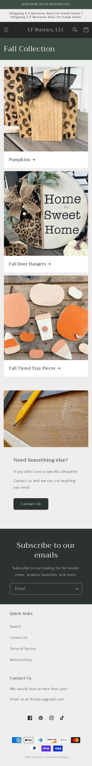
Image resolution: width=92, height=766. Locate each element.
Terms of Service (23, 649)
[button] (6, 29)
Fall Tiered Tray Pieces (32, 368)
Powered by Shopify (58, 757)
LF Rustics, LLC (40, 757)
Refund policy (21, 660)
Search (15, 627)
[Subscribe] (76, 589)
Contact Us (31, 504)
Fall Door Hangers (27, 264)
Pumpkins (19, 160)
